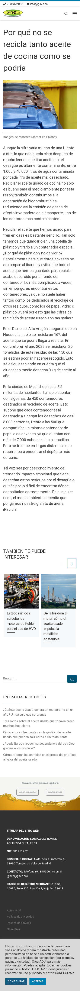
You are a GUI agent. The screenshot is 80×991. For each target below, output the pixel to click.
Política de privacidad (20, 916)
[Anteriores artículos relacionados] (61, 563)
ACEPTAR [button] (38, 981)
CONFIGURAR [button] (16, 981)
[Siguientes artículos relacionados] (72, 563)
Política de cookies (19, 923)
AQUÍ (43, 961)
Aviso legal (14, 910)
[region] (40, 793)
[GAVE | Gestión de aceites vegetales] (13, 13)
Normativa (13, 929)
